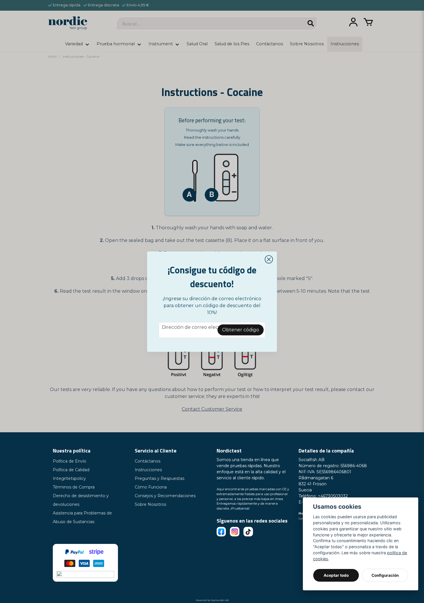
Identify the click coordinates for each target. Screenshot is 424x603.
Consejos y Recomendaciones (165, 495)
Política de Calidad (71, 469)
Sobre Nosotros (150, 504)
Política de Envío (69, 461)
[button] (269, 259)
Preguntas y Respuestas (159, 478)
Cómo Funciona (151, 487)
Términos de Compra (74, 487)
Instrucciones (148, 469)
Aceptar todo (336, 575)
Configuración (385, 575)
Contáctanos (147, 461)
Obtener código (240, 330)
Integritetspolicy (69, 478)
